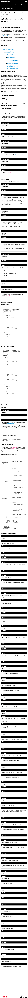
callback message (10, 423)
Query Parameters (10, 55)
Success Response (9, 62)
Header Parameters (11, 57)
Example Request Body (14, 60)
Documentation (4, 12)
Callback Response (9, 65)
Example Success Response (12, 63)
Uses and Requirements (9, 51)
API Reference (23, 12)
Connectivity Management (14, 12)
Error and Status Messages (12, 68)
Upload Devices (6, 14)
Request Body (10, 58)
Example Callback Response (12, 66)
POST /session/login (19, 154)
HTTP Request (10, 54)
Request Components (9, 52)
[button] (21, 4)
